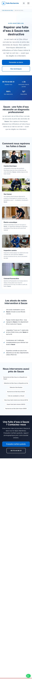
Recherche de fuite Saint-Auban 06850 (16, 408)
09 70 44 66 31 (16, 450)
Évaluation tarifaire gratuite (16, 444)
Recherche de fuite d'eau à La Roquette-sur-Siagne (15, 378)
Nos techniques (16, 69)
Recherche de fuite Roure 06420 (16, 391)
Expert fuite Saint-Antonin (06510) (16, 404)
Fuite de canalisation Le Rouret (16, 396)
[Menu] (28, 3)
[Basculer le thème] (23, 3)
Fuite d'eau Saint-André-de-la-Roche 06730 (16, 400)
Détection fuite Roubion (16, 387)
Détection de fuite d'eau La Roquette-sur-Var (16, 383)
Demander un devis (16, 62)
